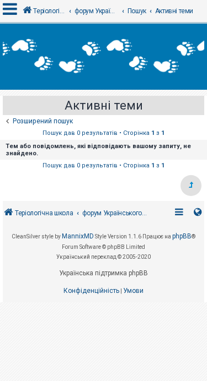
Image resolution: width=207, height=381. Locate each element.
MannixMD (78, 236)
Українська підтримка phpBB (103, 273)
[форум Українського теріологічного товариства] (103, 56)
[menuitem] (91, 291)
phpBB (182, 236)
